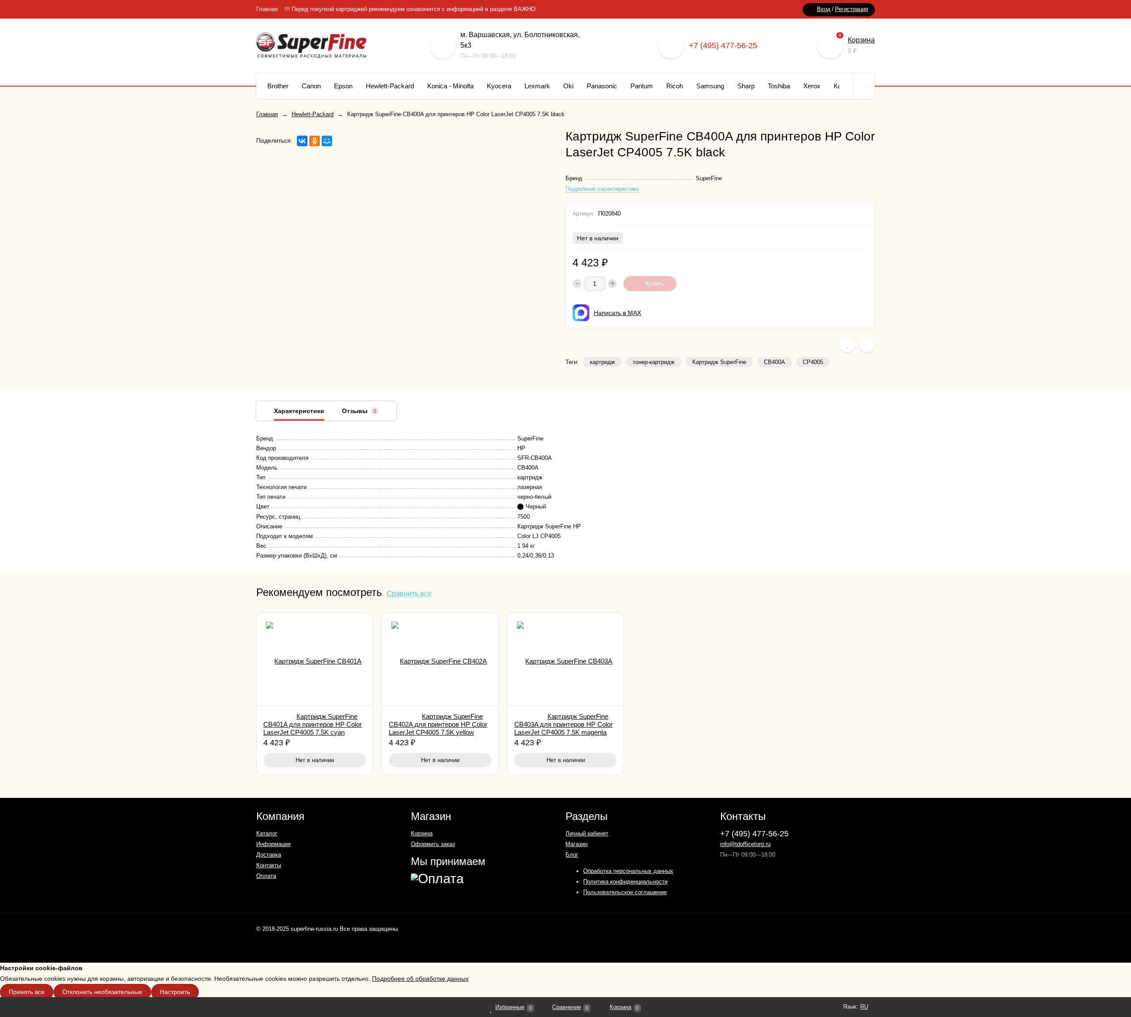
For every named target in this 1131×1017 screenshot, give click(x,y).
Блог (572, 854)
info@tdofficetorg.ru (745, 844)
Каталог (266, 833)
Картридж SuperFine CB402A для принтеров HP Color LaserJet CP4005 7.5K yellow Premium (438, 728)
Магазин (577, 844)
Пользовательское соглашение (625, 892)
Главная (267, 9)
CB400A (774, 362)
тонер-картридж (654, 362)
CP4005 (813, 362)
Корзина (861, 40)
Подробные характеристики (602, 189)
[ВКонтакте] (302, 141)
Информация (273, 844)
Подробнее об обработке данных (420, 978)
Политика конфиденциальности (625, 881)
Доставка (268, 854)
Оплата (266, 876)
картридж (602, 362)
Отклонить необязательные (102, 991)
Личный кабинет (587, 833)
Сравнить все (409, 594)
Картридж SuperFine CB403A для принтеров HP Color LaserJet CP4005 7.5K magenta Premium (563, 728)
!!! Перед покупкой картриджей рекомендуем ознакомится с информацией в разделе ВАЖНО (410, 9)
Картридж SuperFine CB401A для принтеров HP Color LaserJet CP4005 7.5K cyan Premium (312, 728)
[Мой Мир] (327, 141)
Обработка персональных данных (628, 871)
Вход (824, 9)
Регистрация (851, 9)
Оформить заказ (433, 844)
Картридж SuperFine (719, 362)
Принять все (27, 991)
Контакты (268, 865)
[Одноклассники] (314, 141)
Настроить (175, 991)
